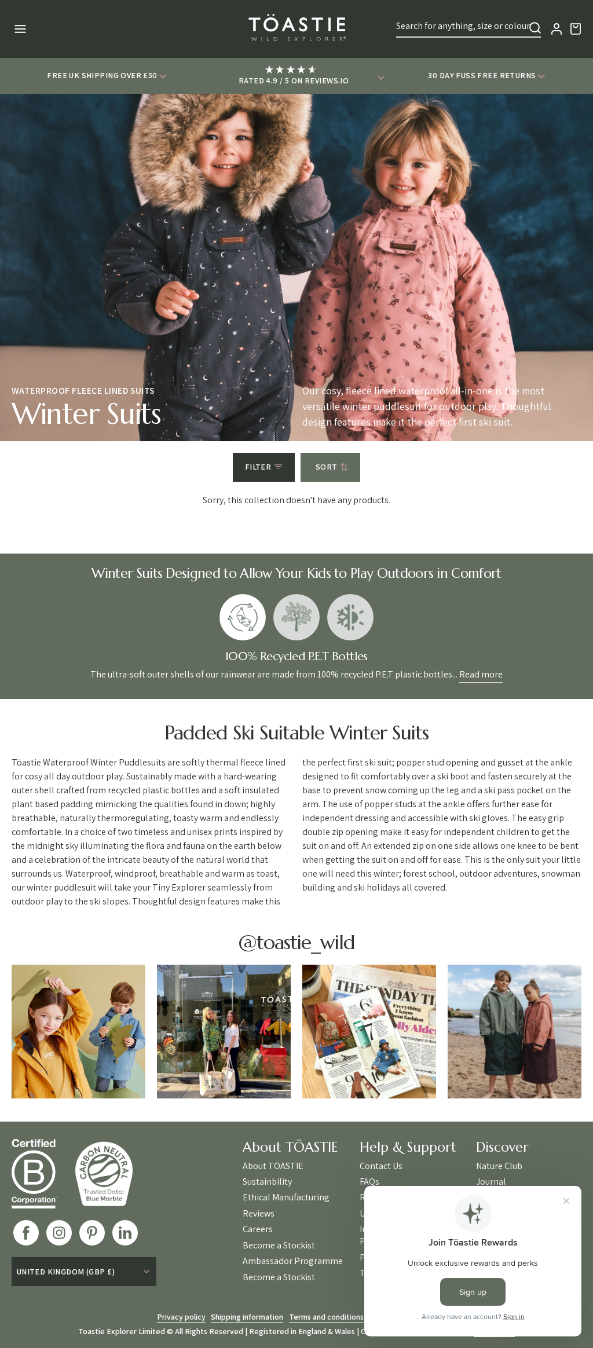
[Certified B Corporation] (43, 1173)
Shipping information (247, 1317)
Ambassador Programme (293, 1261)
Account (556, 29)
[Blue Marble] (112, 1173)
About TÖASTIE (273, 1166)
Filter (258, 466)
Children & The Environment (296, 617)
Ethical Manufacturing (286, 1197)
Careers (258, 1229)
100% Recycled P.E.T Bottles (242, 617)
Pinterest (92, 1233)
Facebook (26, 1233)
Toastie (296, 29)
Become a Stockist (279, 1245)
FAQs (369, 1182)
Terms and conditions (326, 1317)
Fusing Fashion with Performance (350, 617)
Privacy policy (181, 1317)
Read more (481, 674)
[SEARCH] (535, 28)
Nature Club (499, 1166)
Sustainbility (267, 1182)
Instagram (59, 1233)
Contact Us (381, 1166)
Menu (19, 29)
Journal (491, 1182)
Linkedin (125, 1233)
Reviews (258, 1213)
